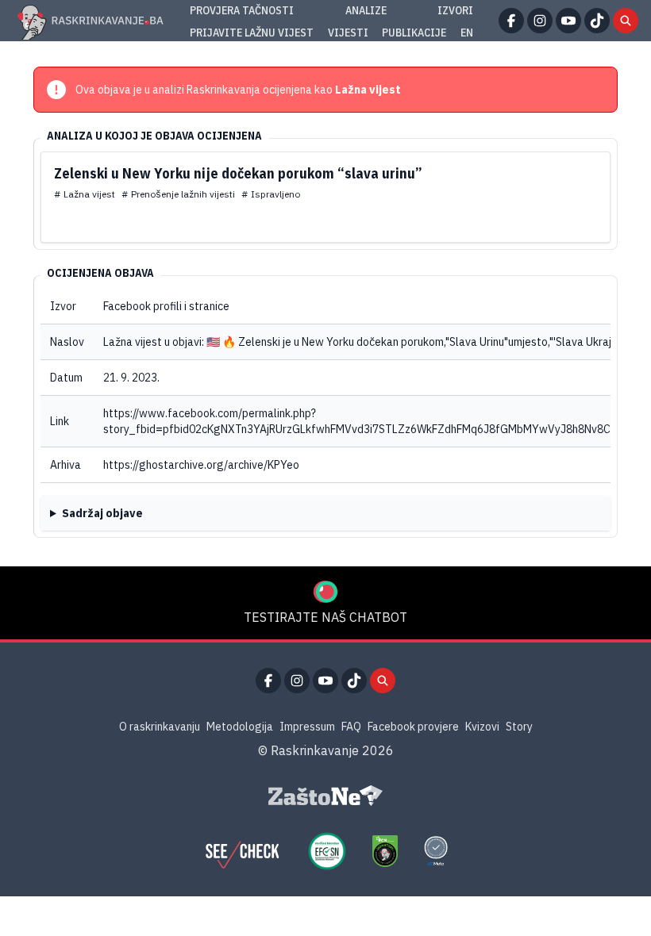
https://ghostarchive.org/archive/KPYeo (201, 465)
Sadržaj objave (102, 513)
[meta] (436, 851)
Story (519, 726)
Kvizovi (482, 726)
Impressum (307, 726)
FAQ (351, 726)
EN (466, 32)
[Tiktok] (597, 20)
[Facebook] (511, 20)
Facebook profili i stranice (166, 306)
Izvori (455, 10)
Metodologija (239, 726)
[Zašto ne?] (325, 795)
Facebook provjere (413, 726)
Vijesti (348, 32)
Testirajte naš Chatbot (325, 617)
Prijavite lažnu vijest (252, 32)
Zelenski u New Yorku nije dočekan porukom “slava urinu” (238, 173)
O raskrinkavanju (159, 726)
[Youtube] (568, 20)
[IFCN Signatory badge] (385, 851)
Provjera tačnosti (242, 10)
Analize (366, 10)
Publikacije (414, 32)
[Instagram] (540, 20)
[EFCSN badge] (327, 851)
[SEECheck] (242, 851)
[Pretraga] (625, 20)
